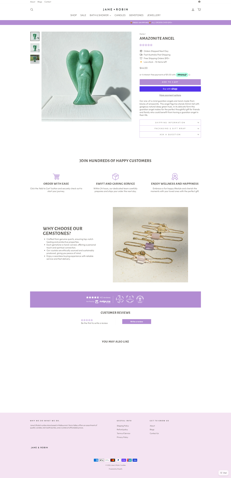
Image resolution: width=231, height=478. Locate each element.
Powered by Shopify (115, 469)
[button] (146, 45)
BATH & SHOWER (99, 15)
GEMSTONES (136, 15)
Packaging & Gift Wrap (170, 128)
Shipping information (170, 122)
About (32, 2)
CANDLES (120, 15)
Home (142, 34)
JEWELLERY (154, 15)
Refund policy (122, 429)
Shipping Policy (123, 426)
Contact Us (154, 433)
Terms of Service (123, 433)
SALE (83, 15)
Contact (47, 2)
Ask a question (170, 134)
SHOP (73, 15)
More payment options (170, 95)
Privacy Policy (122, 437)
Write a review (136, 321)
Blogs (40, 2)
